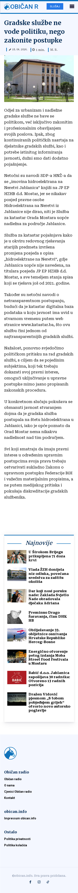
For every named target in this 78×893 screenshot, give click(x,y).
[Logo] (39, 753)
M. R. (54, 49)
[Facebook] (30, 882)
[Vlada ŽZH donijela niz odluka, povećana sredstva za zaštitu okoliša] (16, 574)
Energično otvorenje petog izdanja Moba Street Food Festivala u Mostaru (48, 658)
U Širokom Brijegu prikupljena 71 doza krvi (46, 556)
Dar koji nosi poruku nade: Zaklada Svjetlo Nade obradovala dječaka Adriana (48, 597)
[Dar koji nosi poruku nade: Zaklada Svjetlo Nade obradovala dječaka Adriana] (16, 595)
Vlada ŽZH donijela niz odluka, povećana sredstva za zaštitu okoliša (48, 576)
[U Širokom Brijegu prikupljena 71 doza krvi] (16, 556)
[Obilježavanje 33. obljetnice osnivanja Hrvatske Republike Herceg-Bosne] (16, 634)
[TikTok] (48, 882)
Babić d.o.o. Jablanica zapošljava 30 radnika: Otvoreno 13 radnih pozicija (49, 679)
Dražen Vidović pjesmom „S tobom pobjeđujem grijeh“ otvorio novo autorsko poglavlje (49, 702)
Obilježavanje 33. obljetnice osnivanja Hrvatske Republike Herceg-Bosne (47, 636)
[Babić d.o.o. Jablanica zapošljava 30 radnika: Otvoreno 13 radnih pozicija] (16, 677)
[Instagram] (39, 882)
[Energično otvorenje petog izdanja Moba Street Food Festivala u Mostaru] (16, 656)
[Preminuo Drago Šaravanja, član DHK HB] (16, 617)
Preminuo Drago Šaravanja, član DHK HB (47, 616)
